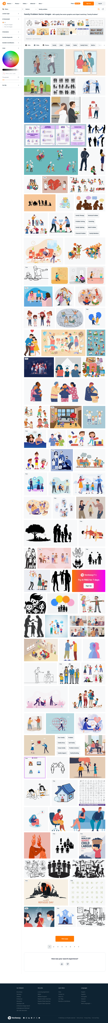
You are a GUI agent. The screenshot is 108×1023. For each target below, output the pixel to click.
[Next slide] (102, 45)
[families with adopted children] (54, 558)
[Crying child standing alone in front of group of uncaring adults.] (59, 869)
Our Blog (60, 999)
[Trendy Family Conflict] (56, 439)
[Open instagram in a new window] (26, 1017)
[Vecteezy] (4, 3)
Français (83, 1001)
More (40, 3)
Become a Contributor (64, 1001)
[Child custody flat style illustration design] (35, 483)
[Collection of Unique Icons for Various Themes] (87, 892)
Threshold (5, 77)
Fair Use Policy (95, 1018)
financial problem (81, 233)
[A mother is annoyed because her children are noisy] (36, 460)
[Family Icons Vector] (64, 86)
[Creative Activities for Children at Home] (77, 275)
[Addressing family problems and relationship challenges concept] (32, 184)
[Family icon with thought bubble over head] (95, 558)
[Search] (99, 9)
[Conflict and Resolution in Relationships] (93, 674)
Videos (24, 3)
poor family (61, 737)
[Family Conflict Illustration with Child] (61, 224)
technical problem (93, 215)
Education (19, 1001)
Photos (17, 3)
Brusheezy (19, 992)
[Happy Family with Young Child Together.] (32, 343)
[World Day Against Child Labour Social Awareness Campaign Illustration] (92, 845)
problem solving (80, 221)
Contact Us (61, 994)
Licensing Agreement (43, 992)
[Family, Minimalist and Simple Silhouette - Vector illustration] (35, 603)
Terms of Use (80, 1018)
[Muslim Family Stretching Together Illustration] (92, 533)
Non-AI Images (8, 27)
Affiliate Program (42, 996)
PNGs (37, 45)
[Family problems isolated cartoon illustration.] (34, 723)
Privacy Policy (87, 1018)
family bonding (74, 753)
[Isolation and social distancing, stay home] (64, 508)
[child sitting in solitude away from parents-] (92, 161)
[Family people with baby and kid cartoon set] (96, 343)
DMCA (39, 994)
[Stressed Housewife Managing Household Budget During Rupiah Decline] (35, 869)
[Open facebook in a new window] (24, 1017)
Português (84, 996)
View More (96, 31)
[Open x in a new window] (36, 1017)
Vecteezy (19, 994)
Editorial (32, 3)
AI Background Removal (23, 1008)
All (5, 22)
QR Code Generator (22, 1010)
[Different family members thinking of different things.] (62, 603)
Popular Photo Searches (44, 1001)
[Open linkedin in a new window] (29, 1017)
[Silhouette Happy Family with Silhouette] (96, 135)
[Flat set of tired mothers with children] (87, 184)
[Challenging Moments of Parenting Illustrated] (85, 251)
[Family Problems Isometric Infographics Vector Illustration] (37, 110)
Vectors (9, 3)
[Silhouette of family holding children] (61, 581)
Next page (65, 939)
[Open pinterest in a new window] (31, 1017)
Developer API (20, 1003)
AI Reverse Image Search (23, 1006)
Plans (72, 3)
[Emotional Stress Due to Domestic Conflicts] (66, 917)
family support (62, 753)
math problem (92, 227)
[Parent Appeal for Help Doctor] (56, 626)
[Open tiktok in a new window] (34, 1017)
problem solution (74, 748)
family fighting (80, 227)
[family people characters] (62, 460)
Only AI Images (8, 24)
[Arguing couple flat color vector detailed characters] (93, 110)
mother (93, 45)
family (54, 45)
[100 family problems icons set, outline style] (92, 793)
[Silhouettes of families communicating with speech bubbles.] (90, 202)
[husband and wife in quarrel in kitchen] (36, 275)
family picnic (84, 45)
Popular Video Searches (44, 1003)
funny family (61, 748)
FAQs (59, 992)
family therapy (80, 215)
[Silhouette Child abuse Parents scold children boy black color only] (34, 626)
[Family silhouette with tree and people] (50, 533)
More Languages (85, 1003)
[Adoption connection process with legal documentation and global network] (65, 202)
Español (83, 994)
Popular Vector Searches (44, 999)
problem (70, 737)
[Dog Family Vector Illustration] (37, 86)
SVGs (29, 45)
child (61, 45)
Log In (100, 3)
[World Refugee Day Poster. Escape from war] (46, 892)
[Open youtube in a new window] (39, 1017)
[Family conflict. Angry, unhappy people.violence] (37, 581)
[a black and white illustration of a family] (30, 558)
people (68, 45)
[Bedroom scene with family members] (66, 417)
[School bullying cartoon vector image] (39, 318)
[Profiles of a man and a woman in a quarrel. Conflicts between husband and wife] (95, 318)
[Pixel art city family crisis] (65, 845)
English (83, 992)
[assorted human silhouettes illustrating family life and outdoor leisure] (40, 202)
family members (94, 233)
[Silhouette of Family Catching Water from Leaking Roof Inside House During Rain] (88, 869)
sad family (72, 742)
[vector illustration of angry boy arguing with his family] (93, 367)
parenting (91, 221)
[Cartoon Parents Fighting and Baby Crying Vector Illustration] (92, 603)
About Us (60, 996)
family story (61, 742)
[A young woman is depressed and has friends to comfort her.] (91, 917)
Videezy (19, 996)
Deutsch (83, 999)
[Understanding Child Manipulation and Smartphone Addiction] (36, 224)
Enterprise (19, 999)
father (75, 45)
